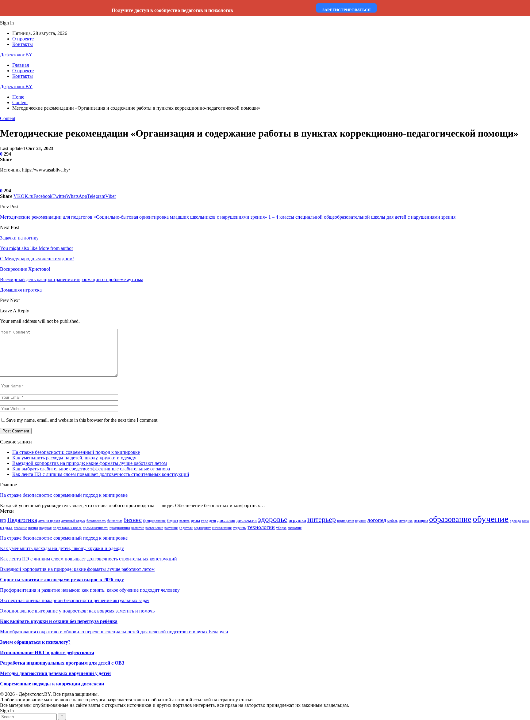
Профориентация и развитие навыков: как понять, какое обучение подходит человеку (90, 590)
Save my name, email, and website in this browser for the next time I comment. (82, 420)
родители (186, 528)
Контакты (22, 44)
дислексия (246, 520)
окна (525, 520)
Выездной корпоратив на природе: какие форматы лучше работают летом (89, 463)
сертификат (202, 528)
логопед (376, 520)
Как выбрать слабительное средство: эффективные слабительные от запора (91, 468)
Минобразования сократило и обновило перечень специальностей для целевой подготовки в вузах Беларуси (114, 631)
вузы (195, 520)
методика (406, 520)
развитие (137, 528)
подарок (45, 528)
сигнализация (222, 528)
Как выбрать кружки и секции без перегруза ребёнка (58, 621)
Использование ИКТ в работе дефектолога (47, 652)
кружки (360, 520)
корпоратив (345, 520)
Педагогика (22, 519)
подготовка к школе (67, 528)
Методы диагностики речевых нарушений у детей (55, 673)
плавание (20, 528)
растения (171, 528)
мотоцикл (421, 520)
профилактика (119, 528)
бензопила (114, 520)
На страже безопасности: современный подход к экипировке (76, 452)
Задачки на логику (19, 237)
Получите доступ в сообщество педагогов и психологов (172, 10)
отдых (6, 527)
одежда (515, 520)
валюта (184, 520)
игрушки (297, 520)
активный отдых (73, 520)
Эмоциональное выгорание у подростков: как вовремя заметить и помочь (77, 610)
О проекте (23, 38)
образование (450, 519)
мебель (392, 520)
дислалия (226, 520)
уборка (281, 528)
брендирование (154, 520)
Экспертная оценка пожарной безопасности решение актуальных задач (74, 600)
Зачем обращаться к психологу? (35, 642)
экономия (294, 528)
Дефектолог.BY (16, 54)
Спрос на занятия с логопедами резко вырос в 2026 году (62, 579)
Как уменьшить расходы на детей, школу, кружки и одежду (74, 457)
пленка (33, 528)
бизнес (133, 519)
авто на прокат (49, 520)
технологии (261, 527)
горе (204, 520)
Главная (20, 65)
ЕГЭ (3, 520)
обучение (491, 519)
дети (212, 520)
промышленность (95, 528)
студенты (239, 528)
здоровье (272, 519)
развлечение (154, 528)
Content (7, 118)
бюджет (172, 520)
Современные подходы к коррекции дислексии (52, 683)
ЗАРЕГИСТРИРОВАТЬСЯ (346, 10)
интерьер (321, 519)
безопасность (96, 520)
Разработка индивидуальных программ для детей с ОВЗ (62, 662)
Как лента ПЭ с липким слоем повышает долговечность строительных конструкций (100, 474)
